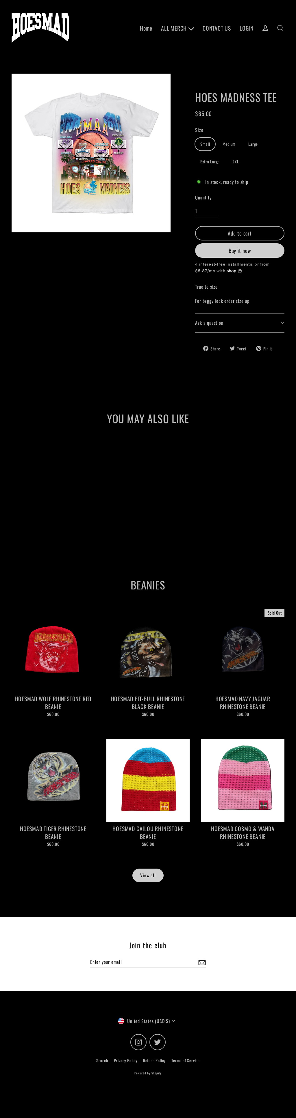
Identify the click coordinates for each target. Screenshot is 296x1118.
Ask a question (209, 322)
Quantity (203, 197)
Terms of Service (185, 1060)
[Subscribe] (201, 962)
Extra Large (210, 161)
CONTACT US (217, 28)
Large (253, 144)
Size (199, 129)
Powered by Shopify (148, 1073)
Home (146, 28)
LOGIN (247, 28)
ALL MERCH (174, 28)
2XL (235, 161)
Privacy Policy (125, 1060)
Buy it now (240, 250)
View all (148, 875)
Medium (229, 144)
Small (205, 144)
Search (102, 1060)
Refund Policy (154, 1060)
